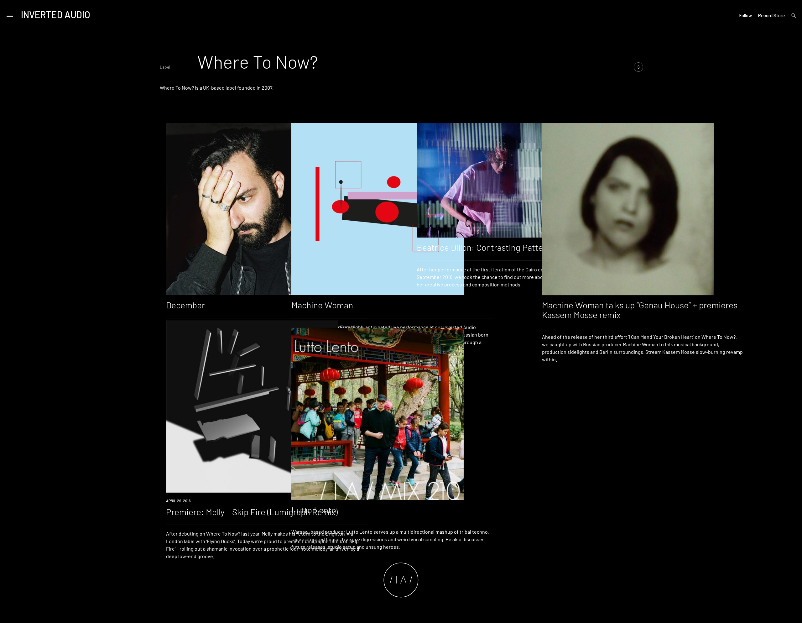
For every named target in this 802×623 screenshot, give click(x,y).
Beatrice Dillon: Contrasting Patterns (486, 247)
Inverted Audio (55, 14)
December (185, 305)
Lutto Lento (313, 510)
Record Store (771, 15)
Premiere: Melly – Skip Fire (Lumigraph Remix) (252, 511)
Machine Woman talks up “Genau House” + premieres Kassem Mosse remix (639, 310)
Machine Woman (322, 305)
